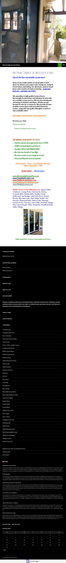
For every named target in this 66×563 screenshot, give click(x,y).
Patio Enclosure (7, 367)
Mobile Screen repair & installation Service (14, 448)
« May (4, 550)
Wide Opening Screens (9, 429)
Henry (6, 461)
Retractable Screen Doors (11, 65)
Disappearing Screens (8, 332)
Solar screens (6, 416)
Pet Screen (5, 382)
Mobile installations (21, 239)
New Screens (6, 363)
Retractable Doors (7, 270)
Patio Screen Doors (8, 370)
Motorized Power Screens (9, 360)
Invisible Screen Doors (9, 348)
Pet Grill (5, 376)
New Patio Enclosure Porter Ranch (12, 482)
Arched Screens (7, 329)
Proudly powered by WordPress (10, 557)
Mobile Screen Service (8, 256)
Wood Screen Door (8, 441)
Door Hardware (7, 335)
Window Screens (7, 438)
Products (31, 239)
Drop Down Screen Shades (10, 339)
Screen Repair (6, 407)
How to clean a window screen (11, 345)
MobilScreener (6, 452)
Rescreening (6, 388)
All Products (6, 455)
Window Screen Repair (9, 435)
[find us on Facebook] (19, 124)
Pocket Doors (6, 385)
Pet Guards (6, 379)
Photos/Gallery (7, 267)
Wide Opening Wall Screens (10, 432)
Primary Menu (64, 65)
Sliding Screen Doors (8, 410)
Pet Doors (5, 373)
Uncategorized (6, 423)
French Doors (6, 342)
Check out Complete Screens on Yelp (25, 128)
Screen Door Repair (8, 398)
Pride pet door (6, 474)
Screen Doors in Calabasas (10, 492)
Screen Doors (6, 401)
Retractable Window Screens (10, 395)
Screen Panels (6, 404)
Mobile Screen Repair (8, 351)
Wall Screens (6, 426)
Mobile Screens (7, 357)
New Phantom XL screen (9, 513)
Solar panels (6, 413)
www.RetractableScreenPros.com (26, 176)
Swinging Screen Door (8, 419)
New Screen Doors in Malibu (10, 503)
